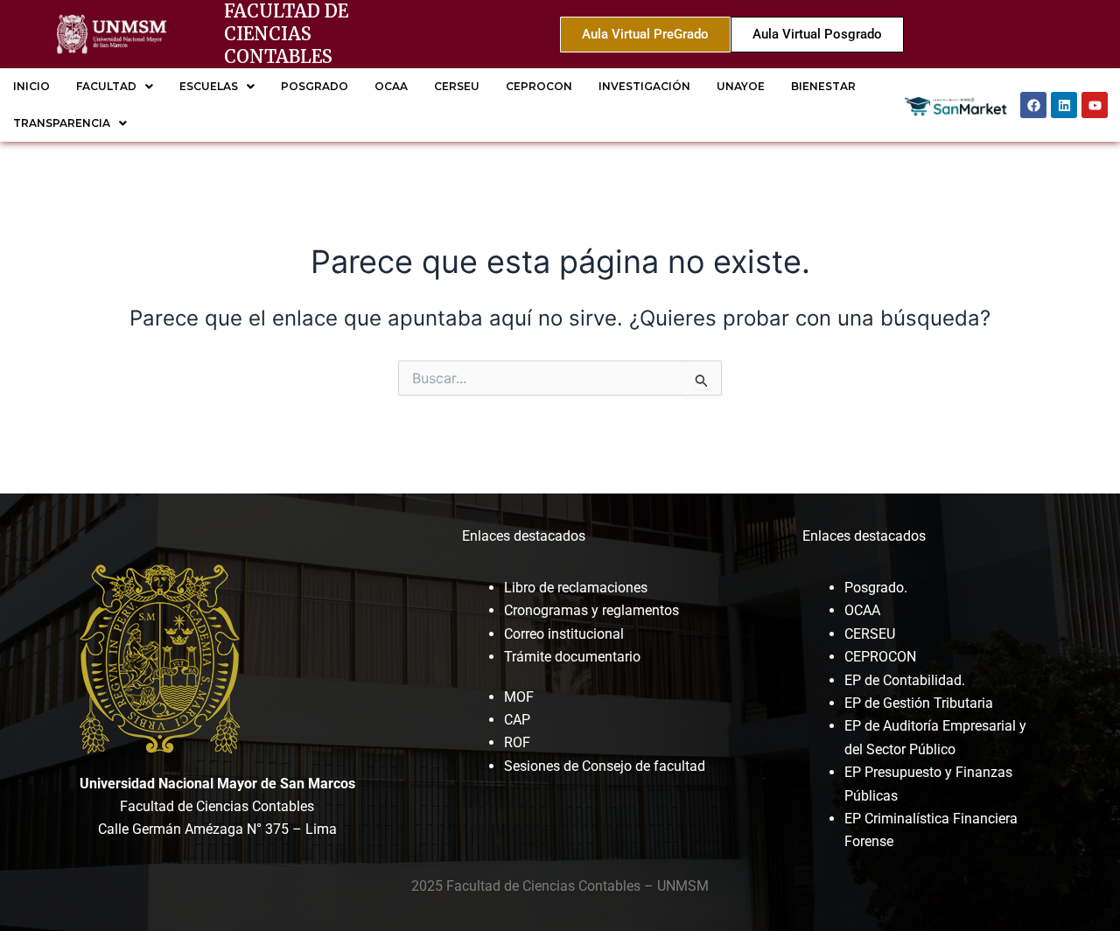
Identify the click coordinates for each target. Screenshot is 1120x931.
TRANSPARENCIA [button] (61, 123)
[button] (114, 86)
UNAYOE (741, 86)
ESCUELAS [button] (208, 86)
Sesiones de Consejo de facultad (604, 766)
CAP (517, 719)
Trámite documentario (572, 656)
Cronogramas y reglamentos (591, 610)
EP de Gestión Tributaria (918, 703)
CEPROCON (539, 86)
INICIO (31, 86)
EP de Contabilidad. (904, 680)
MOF (519, 697)
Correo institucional (564, 634)
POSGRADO (314, 86)
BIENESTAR (823, 86)
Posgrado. (875, 587)
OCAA (391, 86)
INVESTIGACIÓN (644, 86)
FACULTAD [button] (106, 86)
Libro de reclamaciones (576, 587)
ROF (517, 742)
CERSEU (457, 86)
